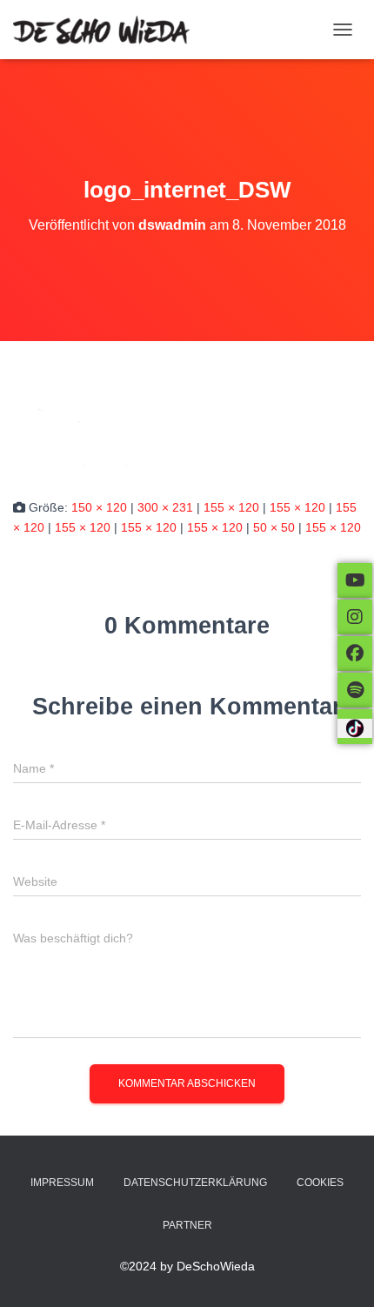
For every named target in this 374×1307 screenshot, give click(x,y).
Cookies (320, 1182)
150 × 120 (99, 507)
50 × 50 (274, 527)
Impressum (62, 1182)
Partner (187, 1225)
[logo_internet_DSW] (80, 419)
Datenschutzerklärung (195, 1182)
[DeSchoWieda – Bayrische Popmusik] (108, 30)
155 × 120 (231, 507)
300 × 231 (165, 507)
